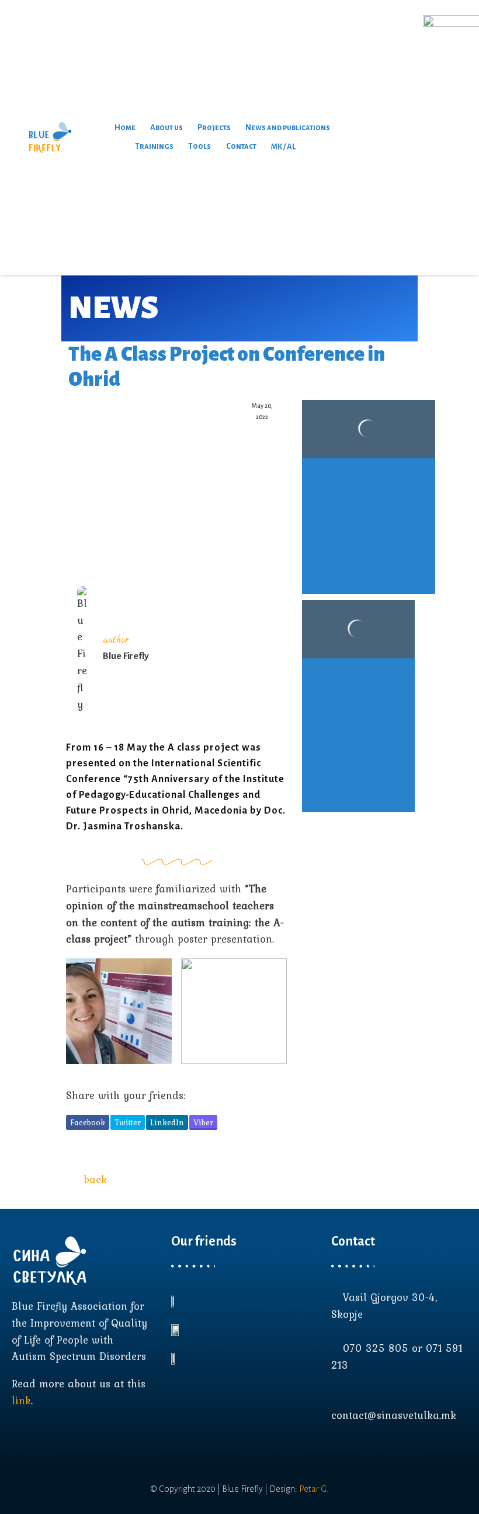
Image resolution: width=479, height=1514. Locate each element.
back (95, 1179)
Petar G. (314, 1489)
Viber (203, 1122)
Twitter (127, 1122)
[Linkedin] (379, 1451)
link (21, 1400)
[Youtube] (358, 1451)
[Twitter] (400, 1451)
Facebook (87, 1122)
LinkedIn (167, 1122)
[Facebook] (337, 1451)
